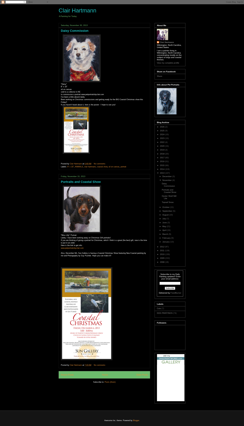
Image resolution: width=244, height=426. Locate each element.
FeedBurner (176, 293)
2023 (162, 138)
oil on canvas (114, 167)
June (164, 222)
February (166, 238)
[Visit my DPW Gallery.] (170, 364)
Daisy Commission (74, 30)
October (166, 207)
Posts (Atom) (110, 382)
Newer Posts (67, 375)
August (165, 215)
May (164, 226)
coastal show (102, 167)
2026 (162, 127)
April (164, 230)
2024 (162, 134)
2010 (162, 254)
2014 (162, 169)
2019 (162, 150)
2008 (162, 262)
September (167, 211)
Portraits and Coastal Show (81, 182)
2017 (162, 157)
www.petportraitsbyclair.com (72, 248)
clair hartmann (90, 167)
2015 (162, 165)
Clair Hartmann (77, 10)
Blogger (136, 420)
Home (105, 375)
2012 (162, 247)
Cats (159, 308)
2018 (162, 154)
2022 (162, 142)
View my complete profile (168, 63)
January (166, 242)
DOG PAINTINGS (164, 313)
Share (159, 76)
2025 (162, 130)
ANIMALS (79, 167)
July (164, 218)
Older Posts (142, 375)
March (165, 234)
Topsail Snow (168, 202)
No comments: (100, 164)
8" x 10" (70, 167)
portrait (123, 167)
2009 (162, 258)
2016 (162, 161)
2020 (162, 146)
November (167, 180)
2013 (162, 173)
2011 (162, 250)
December (167, 176)
